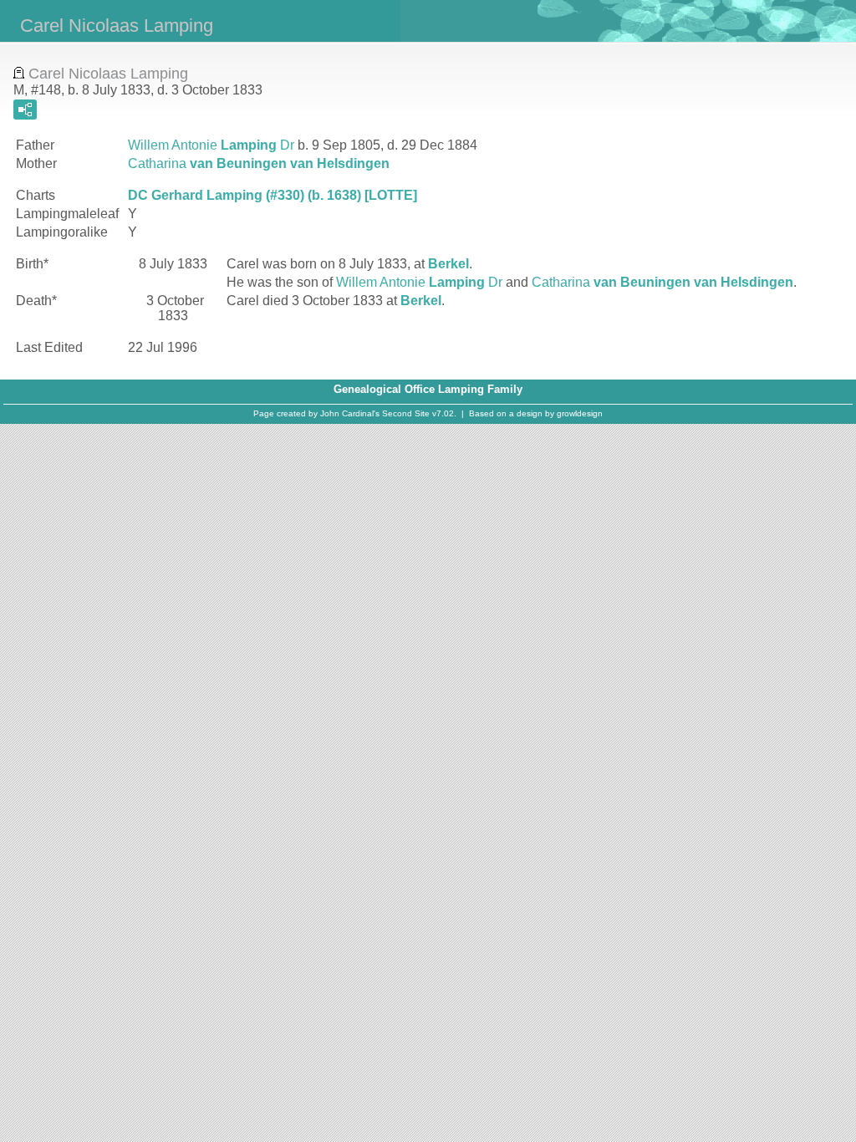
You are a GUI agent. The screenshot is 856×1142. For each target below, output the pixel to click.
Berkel (448, 264)
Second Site (406, 413)
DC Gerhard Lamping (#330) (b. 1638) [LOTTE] (272, 195)
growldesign (580, 413)
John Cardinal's (350, 413)
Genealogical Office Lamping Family (428, 389)
